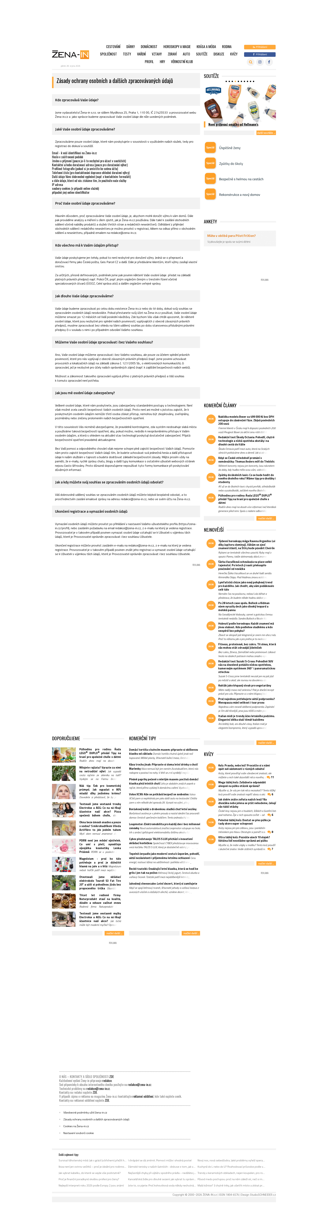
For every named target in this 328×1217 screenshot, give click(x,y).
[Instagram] (260, 62)
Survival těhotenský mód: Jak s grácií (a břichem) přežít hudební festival (93, 1160)
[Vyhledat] (251, 62)
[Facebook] (269, 62)
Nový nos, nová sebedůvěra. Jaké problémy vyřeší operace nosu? (232, 1160)
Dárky (130, 46)
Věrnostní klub (182, 61)
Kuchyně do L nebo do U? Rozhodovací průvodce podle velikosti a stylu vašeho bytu (232, 1167)
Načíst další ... (114, 933)
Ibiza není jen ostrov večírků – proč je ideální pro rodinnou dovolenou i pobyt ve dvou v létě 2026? (93, 1167)
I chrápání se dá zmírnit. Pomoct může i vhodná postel (160, 1160)
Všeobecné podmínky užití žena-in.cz (85, 1112)
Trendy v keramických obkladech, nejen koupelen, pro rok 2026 (232, 1173)
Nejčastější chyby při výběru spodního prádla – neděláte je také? (162, 1173)
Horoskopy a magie (177, 46)
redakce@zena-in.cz (139, 1084)
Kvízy (233, 53)
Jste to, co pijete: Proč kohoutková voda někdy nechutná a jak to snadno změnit (162, 1185)
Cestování (113, 46)
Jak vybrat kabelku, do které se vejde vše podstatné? (90, 1173)
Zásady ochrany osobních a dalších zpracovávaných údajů (96, 1119)
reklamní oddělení (142, 1096)
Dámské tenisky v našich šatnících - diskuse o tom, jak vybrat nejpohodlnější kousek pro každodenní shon (162, 1167)
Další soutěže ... (266, 133)
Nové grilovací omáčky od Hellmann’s (233, 124)
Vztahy (157, 53)
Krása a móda (206, 46)
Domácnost (149, 46)
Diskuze (219, 53)
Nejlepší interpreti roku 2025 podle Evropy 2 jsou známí (91, 1185)
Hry (162, 61)
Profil (149, 61)
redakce (107, 1080)
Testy (127, 53)
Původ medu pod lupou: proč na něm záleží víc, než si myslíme (232, 1179)
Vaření (141, 53)
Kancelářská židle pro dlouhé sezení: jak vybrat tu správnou (162, 1179)
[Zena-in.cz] (73, 54)
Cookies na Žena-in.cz (76, 1126)
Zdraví (172, 53)
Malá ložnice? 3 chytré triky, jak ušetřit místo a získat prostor (232, 1185)
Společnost (108, 53)
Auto (186, 53)
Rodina (227, 46)
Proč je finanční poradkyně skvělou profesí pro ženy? (89, 1179)
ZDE (111, 1076)
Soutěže (201, 53)
